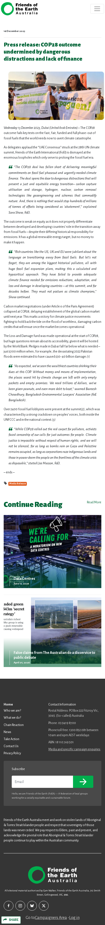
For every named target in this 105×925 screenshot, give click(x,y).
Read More (94, 502)
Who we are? (12, 710)
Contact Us (11, 746)
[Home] (19, 9)
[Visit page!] (8, 906)
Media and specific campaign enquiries (74, 749)
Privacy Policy (12, 753)
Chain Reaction (14, 725)
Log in (74, 917)
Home (8, 704)
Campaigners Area (51, 917)
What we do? (12, 717)
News (7, 732)
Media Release (17, 483)
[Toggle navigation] (97, 9)
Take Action (11, 739)
